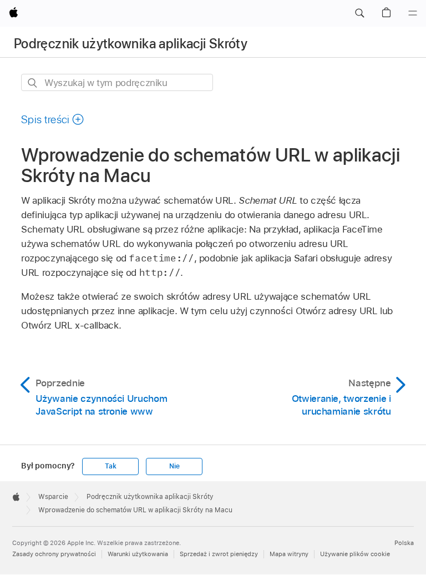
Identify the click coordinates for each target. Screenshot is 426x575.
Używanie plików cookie (355, 554)
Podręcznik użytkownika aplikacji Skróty (130, 44)
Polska (404, 543)
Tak (110, 466)
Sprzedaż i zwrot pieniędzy (219, 554)
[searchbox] (117, 82)
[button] (359, 13)
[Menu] (412, 13)
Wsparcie (53, 497)
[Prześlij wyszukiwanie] (33, 83)
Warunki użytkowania (138, 554)
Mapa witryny (289, 554)
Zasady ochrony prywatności (54, 554)
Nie (174, 466)
